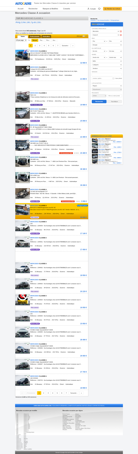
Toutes (23, 36)
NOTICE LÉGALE (87, 405)
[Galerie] (87, 36)
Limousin (77, 423)
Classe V (26, 429)
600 (17, 433)
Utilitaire (26, 442)
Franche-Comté (67, 420)
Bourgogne (78, 416)
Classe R (26, 420)
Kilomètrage (96, 48)
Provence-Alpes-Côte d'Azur (82, 428)
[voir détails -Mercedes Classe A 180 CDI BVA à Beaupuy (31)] (22, 380)
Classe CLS (19, 447)
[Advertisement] (107, 119)
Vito (25, 447)
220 (17, 416)
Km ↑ (54, 40)
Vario (25, 445)
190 (17, 414)
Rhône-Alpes (78, 429)
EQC (25, 433)
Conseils (66, 9)
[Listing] (84, 36)
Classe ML (26, 419)
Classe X (26, 431)
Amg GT (18, 434)
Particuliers (46, 36)
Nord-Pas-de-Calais (80, 425)
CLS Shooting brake (29, 432)
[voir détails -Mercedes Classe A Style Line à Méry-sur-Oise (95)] (22, 97)
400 (17, 429)
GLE (25, 436)
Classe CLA (19, 443)
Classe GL (26, 415)
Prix (93, 38)
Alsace (77, 414)
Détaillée (93, 20)
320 (17, 427)
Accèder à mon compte (76, 452)
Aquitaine (65, 415)
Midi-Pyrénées (66, 425)
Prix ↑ (42, 40)
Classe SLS (27, 428)
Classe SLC (27, 424)
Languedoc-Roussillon (68, 423)
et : (107, 41)
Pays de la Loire (67, 427)
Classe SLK (27, 425)
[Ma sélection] (99, 9)
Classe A (18, 438)
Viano (25, 446)
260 (17, 421)
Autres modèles (28, 449)
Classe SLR (27, 427)
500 (17, 431)
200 (17, 415)
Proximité (95, 92)
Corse (77, 419)
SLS (25, 440)
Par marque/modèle (103, 20)
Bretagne (65, 418)
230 (17, 418)
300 (17, 425)
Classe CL (19, 442)
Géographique (115, 20)
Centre (77, 418)
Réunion (65, 429)
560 (17, 432)
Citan (17, 436)
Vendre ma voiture (113, 9)
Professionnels (34, 36)
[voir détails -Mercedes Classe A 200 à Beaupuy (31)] (22, 225)
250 (17, 420)
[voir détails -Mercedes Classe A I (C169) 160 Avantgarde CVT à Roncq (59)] (22, 193)
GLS (25, 437)
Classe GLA (27, 416)
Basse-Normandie (67, 416)
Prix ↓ (48, 40)
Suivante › (65, 45)
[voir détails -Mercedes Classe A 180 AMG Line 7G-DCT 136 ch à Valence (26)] (22, 145)
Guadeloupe (78, 420)
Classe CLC (19, 445)
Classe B (18, 440)
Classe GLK (27, 418)
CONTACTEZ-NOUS (98, 405)
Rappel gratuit (81, 205)
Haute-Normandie (80, 421)
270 (17, 423)
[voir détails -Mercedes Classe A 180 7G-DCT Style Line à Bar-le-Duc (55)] (22, 113)
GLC (25, 434)
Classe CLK (19, 446)
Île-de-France (66, 414)
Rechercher (33, 9)
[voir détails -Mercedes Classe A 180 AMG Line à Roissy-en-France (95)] (22, 161)
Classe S (26, 421)
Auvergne (77, 415)
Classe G (26, 414)
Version (94, 71)
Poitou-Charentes (67, 428)
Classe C (18, 441)
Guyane (65, 421)
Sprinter (26, 441)
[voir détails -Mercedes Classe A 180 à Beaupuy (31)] (22, 267)
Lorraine (65, 424)
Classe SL (26, 423)
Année (94, 54)
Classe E (18, 449)
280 (17, 424)
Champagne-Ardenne (68, 419)
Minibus (26, 438)
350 (17, 428)
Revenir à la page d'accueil (63, 452)
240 (17, 419)
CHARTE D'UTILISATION (74, 405)
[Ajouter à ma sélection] (27, 51)
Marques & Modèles (50, 9)
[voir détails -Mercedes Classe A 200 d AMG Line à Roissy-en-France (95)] (22, 177)
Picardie (77, 427)
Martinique (78, 424)
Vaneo (25, 443)
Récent (35, 40)
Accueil (20, 9)
